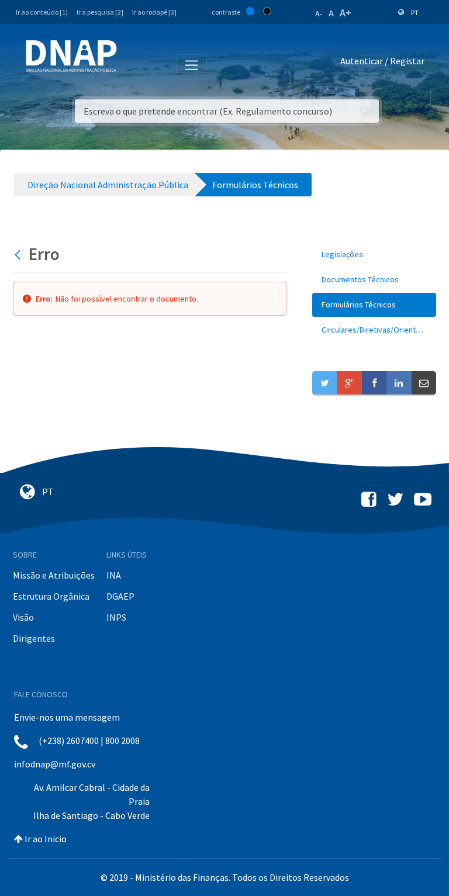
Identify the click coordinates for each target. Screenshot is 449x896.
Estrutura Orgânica (51, 596)
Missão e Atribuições (54, 575)
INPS (116, 617)
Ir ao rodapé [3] (154, 12)
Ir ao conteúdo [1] (42, 12)
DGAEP (120, 596)
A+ (345, 12)
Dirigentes (34, 638)
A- (319, 13)
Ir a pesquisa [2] (100, 12)
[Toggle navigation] (133, 63)
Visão (23, 617)
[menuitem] (374, 255)
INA (113, 575)
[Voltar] (19, 254)
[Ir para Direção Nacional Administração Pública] (71, 56)
